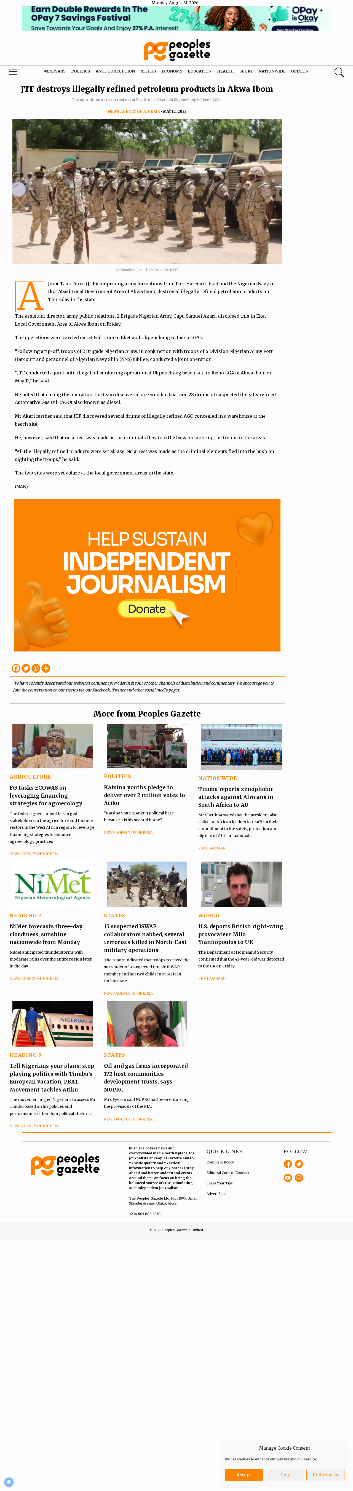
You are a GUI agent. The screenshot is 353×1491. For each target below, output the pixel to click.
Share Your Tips (220, 1183)
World (209, 915)
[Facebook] (16, 668)
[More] (45, 668)
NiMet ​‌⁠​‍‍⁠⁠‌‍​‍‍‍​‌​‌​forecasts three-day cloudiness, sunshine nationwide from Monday (46, 934)
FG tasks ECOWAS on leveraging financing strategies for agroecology (46, 795)
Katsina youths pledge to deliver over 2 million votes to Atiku (144, 795)
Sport (246, 71)
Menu (19, 73)
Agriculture (30, 777)
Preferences (325, 1474)
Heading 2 (25, 915)
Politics (80, 71)
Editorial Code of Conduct (228, 1173)
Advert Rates (217, 1194)
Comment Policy (220, 1162)
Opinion (300, 71)
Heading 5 (26, 1055)
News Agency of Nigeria (134, 111)
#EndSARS (55, 71)
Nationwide (272, 71)
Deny (284, 1474)
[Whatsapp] (35, 668)
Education (200, 71)
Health (225, 71)
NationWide (217, 778)
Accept (244, 1474)
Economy (172, 71)
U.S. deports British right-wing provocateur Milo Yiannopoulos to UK (240, 934)
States (114, 915)
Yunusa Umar (211, 848)
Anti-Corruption (115, 71)
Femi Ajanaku (212, 978)
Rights (148, 71)
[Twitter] (26, 668)
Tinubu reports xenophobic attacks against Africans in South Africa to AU (236, 797)
